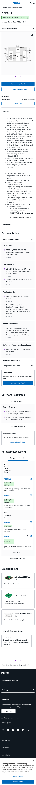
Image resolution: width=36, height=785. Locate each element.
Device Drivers (16, 401)
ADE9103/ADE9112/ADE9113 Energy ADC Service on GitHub (18, 418)
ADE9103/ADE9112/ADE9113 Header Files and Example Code (18, 413)
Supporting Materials (11, 360)
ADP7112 (7, 536)
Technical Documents (11, 239)
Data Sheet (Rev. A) (19, 84)
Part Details (7, 224)
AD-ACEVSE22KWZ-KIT (22, 578)
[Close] (34, 761)
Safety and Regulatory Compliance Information (18, 351)
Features (6, 111)
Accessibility (5, 747)
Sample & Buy (18, 103)
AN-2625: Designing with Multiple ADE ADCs (17, 298)
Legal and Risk (5, 740)
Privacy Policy (5, 755)
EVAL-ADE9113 (20, 596)
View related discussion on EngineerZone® (15, 665)
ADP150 (7, 522)
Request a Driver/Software (18, 442)
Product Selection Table (19, 89)
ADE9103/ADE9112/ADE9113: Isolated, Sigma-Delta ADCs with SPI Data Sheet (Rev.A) (18, 252)
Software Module (17, 426)
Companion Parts (17, 458)
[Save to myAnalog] (28, 479)
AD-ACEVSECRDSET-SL (22, 614)
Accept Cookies (18, 781)
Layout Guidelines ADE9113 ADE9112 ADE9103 (19, 281)
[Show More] (18, 552)
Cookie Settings (18, 776)
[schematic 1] (18, 54)
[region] (18, 771)
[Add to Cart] (31, 479)
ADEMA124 (8, 479)
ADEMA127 (8, 496)
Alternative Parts (17, 558)
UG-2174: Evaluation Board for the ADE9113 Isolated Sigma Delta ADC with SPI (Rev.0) (18, 271)
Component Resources (12, 366)
